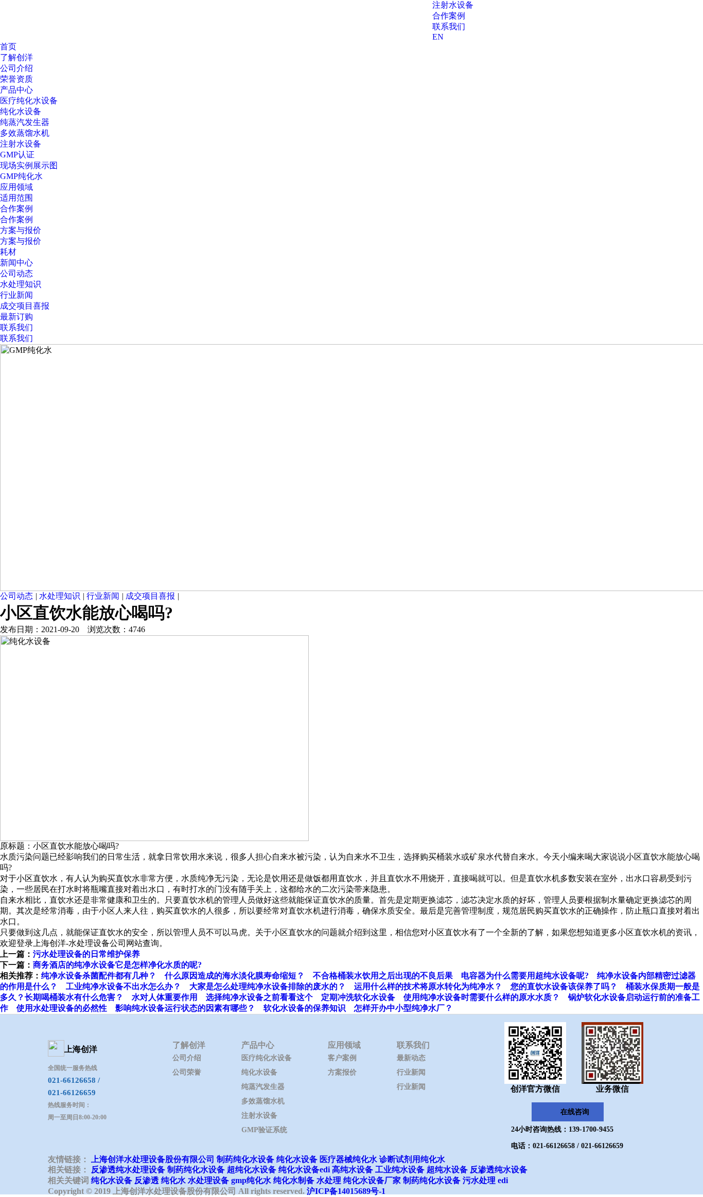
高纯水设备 (352, 1169)
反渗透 (146, 1180)
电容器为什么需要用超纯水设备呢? (525, 975)
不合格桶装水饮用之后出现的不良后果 (383, 975)
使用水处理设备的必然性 (61, 1008)
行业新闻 (16, 295)
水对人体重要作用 (165, 997)
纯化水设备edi (304, 1169)
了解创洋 (16, 57)
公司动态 (16, 273)
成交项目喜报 (24, 305)
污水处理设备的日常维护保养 (86, 954)
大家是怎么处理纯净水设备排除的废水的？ (267, 986)
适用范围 (16, 197)
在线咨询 (574, 1112)
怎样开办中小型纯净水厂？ (403, 1008)
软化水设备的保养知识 (304, 1008)
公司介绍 (16, 68)
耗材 (8, 251)
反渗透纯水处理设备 (128, 1169)
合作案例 (448, 15)
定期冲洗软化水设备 (358, 997)
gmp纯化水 (251, 1180)
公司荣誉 (186, 1072)
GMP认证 (17, 154)
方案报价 (342, 1072)
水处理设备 (208, 1180)
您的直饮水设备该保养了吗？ (564, 986)
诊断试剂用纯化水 (412, 1159)
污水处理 (479, 1180)
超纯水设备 (447, 1169)
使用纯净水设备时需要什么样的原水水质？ (481, 997)
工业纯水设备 (400, 1169)
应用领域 (16, 187)
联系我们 (448, 26)
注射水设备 (452, 5)
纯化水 (173, 1180)
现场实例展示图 (29, 165)
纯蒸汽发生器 (24, 122)
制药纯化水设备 (245, 1159)
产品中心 (16, 89)
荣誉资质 (16, 79)
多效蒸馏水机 (24, 133)
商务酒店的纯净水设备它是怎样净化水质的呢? (117, 964)
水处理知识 (20, 284)
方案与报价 (20, 230)
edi (503, 1180)
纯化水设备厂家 (372, 1180)
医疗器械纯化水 (348, 1159)
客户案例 (342, 1058)
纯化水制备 (293, 1180)
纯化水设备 (20, 111)
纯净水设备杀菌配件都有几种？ (98, 975)
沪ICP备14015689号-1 (346, 1191)
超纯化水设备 (251, 1169)
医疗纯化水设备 (29, 100)
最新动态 (411, 1058)
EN (438, 36)
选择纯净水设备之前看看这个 (259, 997)
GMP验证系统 (264, 1130)
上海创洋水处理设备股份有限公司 (153, 1159)
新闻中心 (16, 262)
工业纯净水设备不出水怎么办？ (123, 986)
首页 (8, 46)
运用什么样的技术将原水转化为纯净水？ (428, 986)
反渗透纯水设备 (499, 1169)
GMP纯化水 (21, 176)
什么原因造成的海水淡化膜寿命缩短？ (235, 975)
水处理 (329, 1180)
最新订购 (16, 316)
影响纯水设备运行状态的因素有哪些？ (185, 1008)
